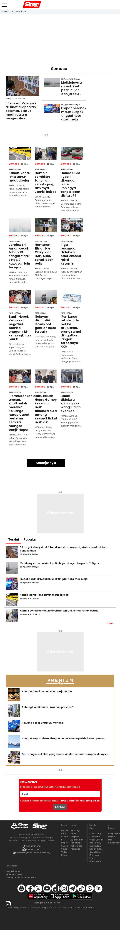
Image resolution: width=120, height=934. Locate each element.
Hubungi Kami (75, 832)
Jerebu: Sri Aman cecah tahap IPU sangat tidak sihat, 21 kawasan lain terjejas (19, 256)
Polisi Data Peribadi (76, 847)
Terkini (13, 539)
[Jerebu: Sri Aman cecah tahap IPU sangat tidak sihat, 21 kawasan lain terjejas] (20, 225)
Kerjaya (75, 836)
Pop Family (95, 842)
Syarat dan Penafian (77, 841)
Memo (111, 836)
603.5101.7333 (33, 849)
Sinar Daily (95, 833)
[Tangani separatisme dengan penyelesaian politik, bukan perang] (14, 741)
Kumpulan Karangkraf (95, 847)
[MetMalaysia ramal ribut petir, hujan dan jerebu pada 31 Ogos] (52, 82)
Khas (64, 854)
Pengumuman (111, 833)
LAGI (110, 623)
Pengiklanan (13, 871)
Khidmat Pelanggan (111, 842)
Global (64, 836)
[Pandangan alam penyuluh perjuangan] (14, 694)
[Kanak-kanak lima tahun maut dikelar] (20, 153)
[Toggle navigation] (4, 3)
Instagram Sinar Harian (47, 902)
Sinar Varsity (96, 861)
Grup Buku (95, 852)
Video (64, 852)
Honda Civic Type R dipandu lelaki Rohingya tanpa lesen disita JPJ (70, 184)
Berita (64, 830)
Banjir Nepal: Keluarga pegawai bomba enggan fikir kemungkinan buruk (20, 328)
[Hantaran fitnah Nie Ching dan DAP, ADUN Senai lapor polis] (46, 225)
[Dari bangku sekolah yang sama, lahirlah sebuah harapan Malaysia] (14, 757)
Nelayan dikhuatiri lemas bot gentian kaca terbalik (45, 324)
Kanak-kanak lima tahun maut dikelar (19, 176)
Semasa (14, 164)
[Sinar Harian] (30, 4)
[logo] (21, 827)
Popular (30, 539)
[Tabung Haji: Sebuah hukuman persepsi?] (14, 710)
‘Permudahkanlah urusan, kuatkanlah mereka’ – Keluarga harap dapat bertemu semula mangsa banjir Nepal (20, 413)
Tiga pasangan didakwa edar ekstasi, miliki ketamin (71, 254)
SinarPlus (94, 836)
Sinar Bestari (96, 839)
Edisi (63, 833)
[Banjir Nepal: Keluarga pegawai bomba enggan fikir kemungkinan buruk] (20, 297)
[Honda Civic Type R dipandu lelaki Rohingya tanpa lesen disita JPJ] (72, 153)
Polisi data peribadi (90, 801)
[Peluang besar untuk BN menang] (14, 726)
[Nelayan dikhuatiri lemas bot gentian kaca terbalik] (46, 297)
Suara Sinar (64, 847)
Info (110, 839)
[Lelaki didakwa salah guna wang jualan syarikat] (72, 376)
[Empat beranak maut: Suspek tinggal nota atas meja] (52, 108)
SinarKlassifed (13, 874)
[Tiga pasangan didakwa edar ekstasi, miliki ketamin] (72, 225)
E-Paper (64, 841)
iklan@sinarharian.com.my (13, 877)
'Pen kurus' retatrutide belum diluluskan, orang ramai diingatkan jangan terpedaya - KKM (71, 332)
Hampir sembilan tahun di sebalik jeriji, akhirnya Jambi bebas (45, 182)
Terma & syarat (67, 801)
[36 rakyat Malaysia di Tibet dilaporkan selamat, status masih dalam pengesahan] (22, 86)
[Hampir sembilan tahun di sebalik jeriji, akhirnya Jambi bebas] (46, 153)
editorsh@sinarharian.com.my (33, 852)
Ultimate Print (94, 856)
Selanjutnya (46, 462)
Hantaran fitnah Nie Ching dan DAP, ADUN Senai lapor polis (44, 254)
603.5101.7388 (33, 846)
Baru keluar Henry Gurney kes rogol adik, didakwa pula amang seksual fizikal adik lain (46, 409)
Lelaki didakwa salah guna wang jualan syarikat (71, 403)
